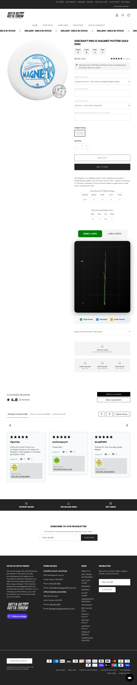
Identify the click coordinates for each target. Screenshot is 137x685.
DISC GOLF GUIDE (101, 2)
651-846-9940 (55, 604)
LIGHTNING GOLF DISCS (108, 670)
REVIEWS (90, 2)
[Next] (126, 425)
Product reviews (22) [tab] (18, 414)
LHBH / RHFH (114, 233)
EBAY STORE (111, 673)
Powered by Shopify (21, 669)
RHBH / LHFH (90, 233)
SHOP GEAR (78, 25)
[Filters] (109, 414)
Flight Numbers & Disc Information (88, 332)
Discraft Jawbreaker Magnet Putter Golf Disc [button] (22, 476)
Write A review (113, 394)
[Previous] (11, 425)
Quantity (77, 141)
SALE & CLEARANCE (96, 25)
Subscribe (89, 538)
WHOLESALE (125, 2)
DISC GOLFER (60, 670)
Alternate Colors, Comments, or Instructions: (92, 113)
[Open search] (101, 414)
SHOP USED (63, 25)
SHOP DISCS (48, 25)
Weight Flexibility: (81, 77)
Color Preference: (81, 89)
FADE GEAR (72, 670)
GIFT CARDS (60, 2)
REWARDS (81, 2)
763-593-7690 (55, 584)
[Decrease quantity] (77, 146)
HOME (34, 25)
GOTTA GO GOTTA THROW (88, 670)
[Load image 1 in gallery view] (37, 70)
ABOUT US (85, 571)
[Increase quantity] (87, 146)
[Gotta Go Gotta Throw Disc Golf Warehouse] (16, 15)
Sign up (90, 68)
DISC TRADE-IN (71, 2)
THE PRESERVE (125, 670)
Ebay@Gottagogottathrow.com (62, 609)
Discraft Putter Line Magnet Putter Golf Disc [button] (65, 469)
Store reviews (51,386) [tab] (40, 414)
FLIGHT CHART (114, 2)
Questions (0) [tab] (59, 414)
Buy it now (102, 167)
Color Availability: (81, 101)
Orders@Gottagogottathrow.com (62, 588)
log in (98, 68)
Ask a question (114, 400)
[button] (14, 467)
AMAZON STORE (124, 673)
